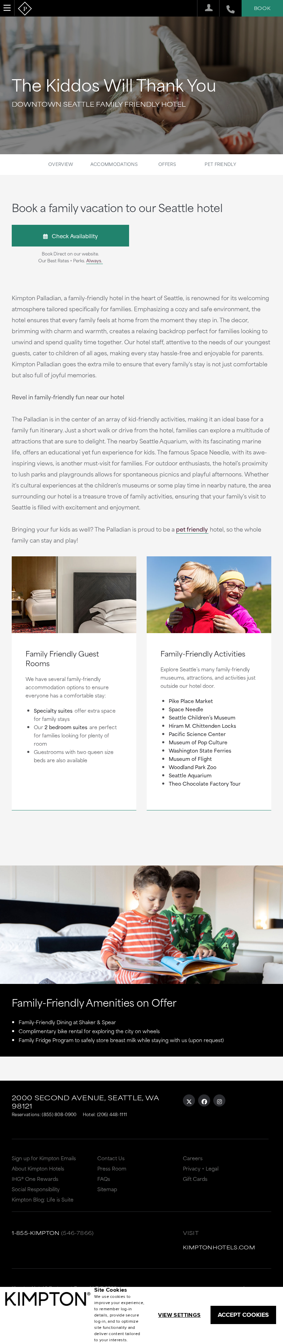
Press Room (111, 1168)
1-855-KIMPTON (36, 1233)
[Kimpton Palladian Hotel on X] (189, 1100)
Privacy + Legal (200, 1168)
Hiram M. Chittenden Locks (202, 726)
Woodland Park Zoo (192, 767)
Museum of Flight (190, 759)
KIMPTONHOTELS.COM (219, 1247)
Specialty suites (53, 710)
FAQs (103, 1179)
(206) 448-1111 (112, 1114)
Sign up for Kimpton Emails (44, 1158)
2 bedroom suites (66, 727)
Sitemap (107, 1189)
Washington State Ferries (200, 750)
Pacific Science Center (197, 734)
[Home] (25, 8)
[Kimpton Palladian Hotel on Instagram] (219, 1100)
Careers (193, 1158)
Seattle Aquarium (190, 775)
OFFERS (167, 163)
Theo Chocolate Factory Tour (205, 783)
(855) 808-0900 (59, 1114)
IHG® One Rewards (35, 1179)
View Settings (179, 1315)
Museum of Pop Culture (198, 742)
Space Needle (186, 709)
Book (262, 7)
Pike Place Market (191, 701)
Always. (94, 260)
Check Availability (73, 235)
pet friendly (192, 528)
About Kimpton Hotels (38, 1168)
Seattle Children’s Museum (202, 717)
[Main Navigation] (7, 8)
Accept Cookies (243, 1314)
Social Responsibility (36, 1189)
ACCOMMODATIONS (114, 163)
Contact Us (111, 1158)
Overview (60, 163)
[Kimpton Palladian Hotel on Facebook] (204, 1100)
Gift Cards (195, 1179)
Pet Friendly (220, 163)
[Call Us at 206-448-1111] (227, 8)
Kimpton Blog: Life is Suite (43, 1199)
